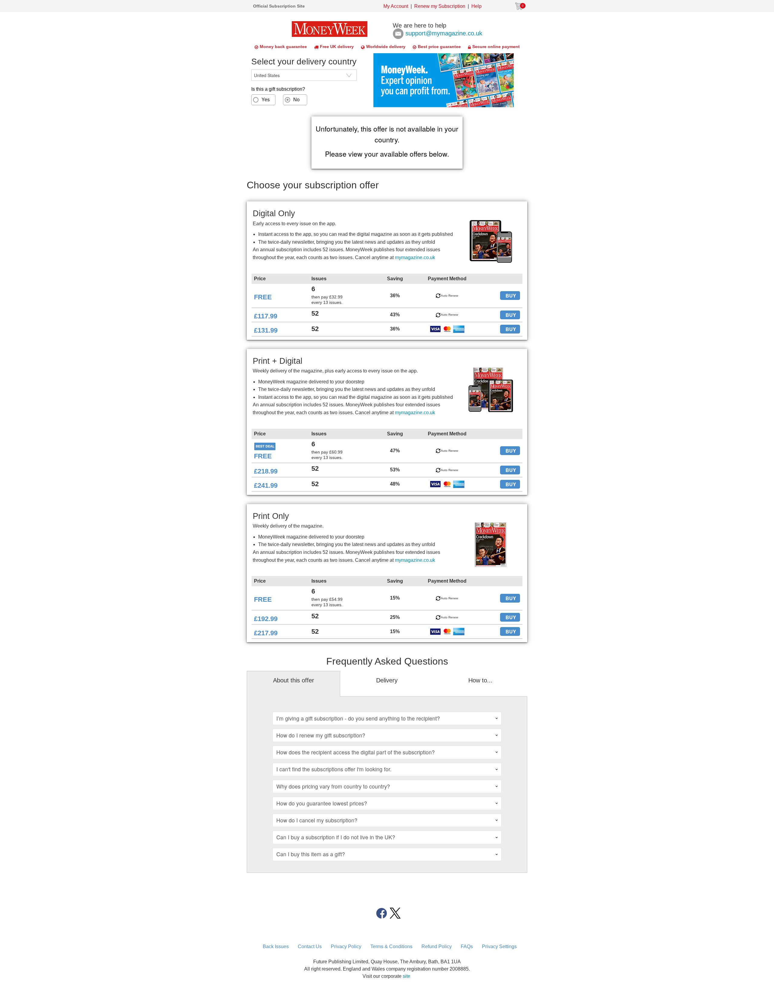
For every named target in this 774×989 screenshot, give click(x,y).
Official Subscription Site (279, 6)
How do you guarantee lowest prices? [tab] (321, 803)
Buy (511, 295)
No (296, 99)
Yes (266, 99)
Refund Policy (436, 946)
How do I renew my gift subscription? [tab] (320, 735)
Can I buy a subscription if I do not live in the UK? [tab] (335, 837)
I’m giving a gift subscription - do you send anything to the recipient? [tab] (358, 718)
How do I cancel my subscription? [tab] (316, 820)
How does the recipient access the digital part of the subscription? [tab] (355, 752)
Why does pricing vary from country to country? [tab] (333, 786)
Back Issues (276, 946)
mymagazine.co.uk (415, 257)
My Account (395, 6)
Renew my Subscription (439, 6)
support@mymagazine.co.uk (443, 33)
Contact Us (310, 946)
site (406, 976)
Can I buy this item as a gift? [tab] (310, 854)
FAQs (467, 946)
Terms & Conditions (391, 946)
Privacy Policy (346, 946)
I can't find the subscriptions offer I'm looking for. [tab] (334, 769)
